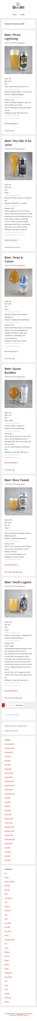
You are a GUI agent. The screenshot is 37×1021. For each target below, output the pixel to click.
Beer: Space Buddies (13, 371)
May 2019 (7, 806)
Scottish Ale (8, 977)
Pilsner (7, 960)
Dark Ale (7, 890)
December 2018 (9, 827)
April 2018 (8, 860)
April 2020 (8, 765)
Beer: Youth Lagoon (18, 582)
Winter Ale (8, 997)
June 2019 (8, 802)
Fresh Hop (8, 910)
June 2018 (8, 852)
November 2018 (9, 831)
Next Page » (19, 705)
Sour (13, 358)
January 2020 (9, 777)
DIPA (13, 572)
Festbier (7, 906)
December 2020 (9, 744)
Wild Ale (7, 993)
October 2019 (9, 789)
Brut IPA (7, 886)
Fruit (6, 915)
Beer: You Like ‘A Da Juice (18, 143)
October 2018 (9, 835)
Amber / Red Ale (9, 881)
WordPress (20, 1015)
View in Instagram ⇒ (11, 123)
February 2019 (9, 818)
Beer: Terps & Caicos (14, 259)
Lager (6, 948)
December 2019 (9, 781)
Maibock (7, 952)
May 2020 (7, 760)
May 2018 (7, 856)
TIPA (6, 989)
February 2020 (9, 773)
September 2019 (10, 794)
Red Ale (7, 964)
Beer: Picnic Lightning (13, 37)
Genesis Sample (21, 1013)
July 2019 (7, 798)
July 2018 (7, 847)
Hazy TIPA (8, 931)
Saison (7, 968)
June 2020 (8, 756)
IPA (13, 131)
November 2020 (9, 748)
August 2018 (8, 843)
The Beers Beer (18, 5)
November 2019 (9, 785)
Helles (7, 935)
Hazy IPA (14, 247)
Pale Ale (7, 956)
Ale (6, 873)
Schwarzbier (8, 973)
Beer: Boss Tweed (17, 480)
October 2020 (9, 752)
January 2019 (9, 823)
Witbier (7, 1002)
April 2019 (8, 810)
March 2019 (8, 814)
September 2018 (10, 839)
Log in (26, 1015)
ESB (6, 902)
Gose (6, 919)
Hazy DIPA (19, 572)
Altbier (7, 877)
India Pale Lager (9, 939)
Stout (6, 985)
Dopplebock (8, 898)
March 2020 (8, 769)
